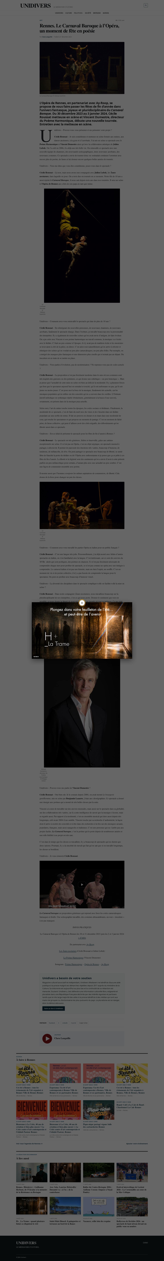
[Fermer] (82, 603)
